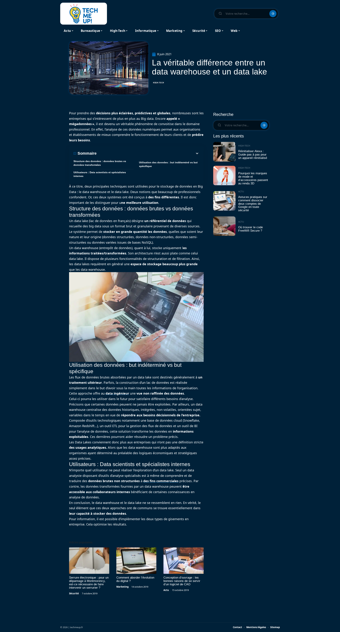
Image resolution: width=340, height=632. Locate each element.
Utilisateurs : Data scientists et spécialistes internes (99, 174)
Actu (166, 590)
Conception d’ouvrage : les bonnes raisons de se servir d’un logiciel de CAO (181, 581)
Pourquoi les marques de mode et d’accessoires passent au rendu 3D (253, 178)
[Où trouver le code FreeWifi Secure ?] (224, 226)
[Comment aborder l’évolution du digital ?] (136, 560)
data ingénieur (117, 393)
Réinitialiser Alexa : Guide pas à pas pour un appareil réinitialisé (252, 154)
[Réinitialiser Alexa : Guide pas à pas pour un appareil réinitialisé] (224, 152)
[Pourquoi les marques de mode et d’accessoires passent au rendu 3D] (224, 175)
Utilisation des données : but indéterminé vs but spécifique (168, 164)
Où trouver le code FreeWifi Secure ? (250, 229)
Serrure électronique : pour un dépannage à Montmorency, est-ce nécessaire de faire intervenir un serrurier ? (89, 582)
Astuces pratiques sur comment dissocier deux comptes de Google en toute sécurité (252, 203)
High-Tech (158, 82)
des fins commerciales (160, 481)
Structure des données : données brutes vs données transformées (99, 163)
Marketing (122, 586)
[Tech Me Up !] (83, 13)
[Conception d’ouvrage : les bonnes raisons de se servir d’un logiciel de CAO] (183, 560)
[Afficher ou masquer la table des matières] (148, 153)
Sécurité (74, 593)
